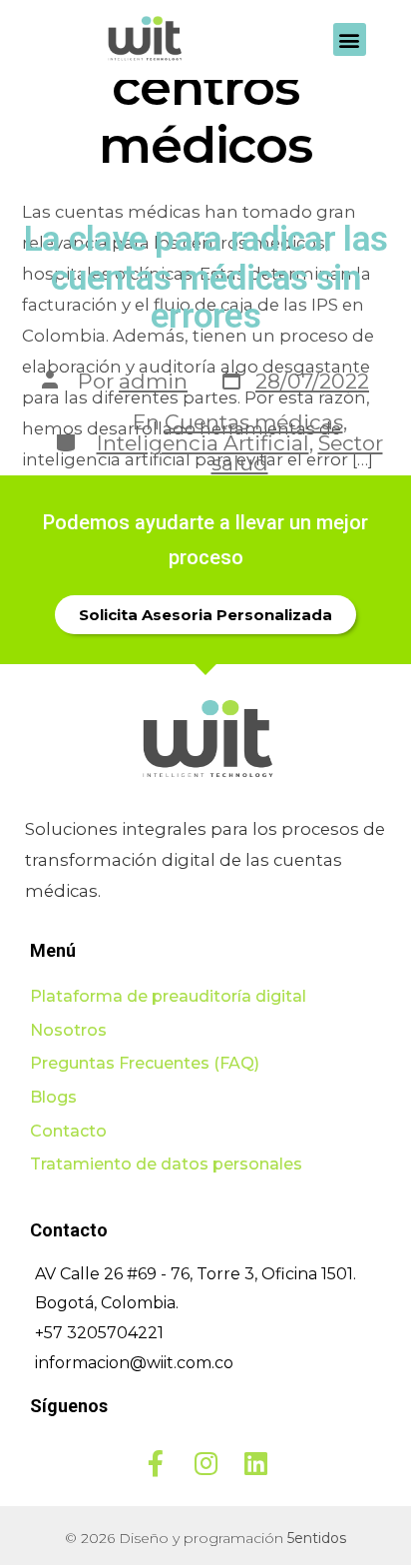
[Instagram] (205, 1463)
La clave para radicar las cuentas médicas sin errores (206, 278)
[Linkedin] (255, 1463)
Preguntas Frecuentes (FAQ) (144, 1063)
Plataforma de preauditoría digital (168, 996)
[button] (349, 39)
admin (153, 381)
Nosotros (68, 1030)
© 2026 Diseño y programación (205, 1538)
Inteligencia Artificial (203, 442)
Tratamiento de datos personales (166, 1164)
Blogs (53, 1097)
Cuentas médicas (254, 421)
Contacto (68, 1131)
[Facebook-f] (156, 1463)
